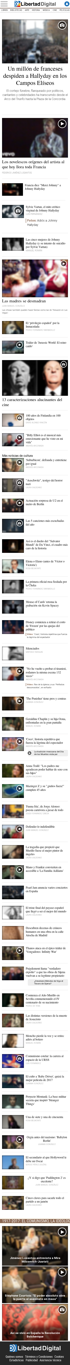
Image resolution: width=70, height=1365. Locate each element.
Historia (36, 10)
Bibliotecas (16, 10)
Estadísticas (16, 1360)
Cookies (59, 1356)
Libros (4, 10)
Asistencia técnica (50, 1360)
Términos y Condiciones (39, 1356)
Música (46, 10)
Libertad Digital (35, 4)
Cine (55, 10)
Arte (27, 10)
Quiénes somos (14, 1356)
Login (66, 3)
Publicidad (32, 1360)
